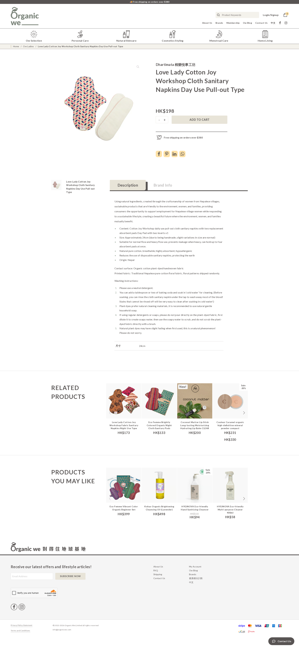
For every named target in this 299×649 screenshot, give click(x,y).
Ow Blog (247, 22)
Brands (219, 22)
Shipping (157, 574)
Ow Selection (34, 40)
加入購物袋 (160, 504)
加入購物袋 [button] (124, 420)
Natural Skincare (126, 40)
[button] (138, 67)
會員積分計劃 (195, 578)
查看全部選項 (230, 420)
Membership (233, 22)
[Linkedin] (174, 154)
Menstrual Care (218, 40)
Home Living (265, 40)
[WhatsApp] (182, 154)
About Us (207, 22)
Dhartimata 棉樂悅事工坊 (175, 64)
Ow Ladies (28, 46)
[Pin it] (167, 154)
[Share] (159, 154)
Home (16, 46)
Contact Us (261, 22)
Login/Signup (271, 14)
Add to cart (200, 119)
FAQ (155, 570)
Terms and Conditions (20, 631)
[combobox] (237, 15)
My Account (195, 566)
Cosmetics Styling (172, 40)
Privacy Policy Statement (21, 625)
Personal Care (80, 40)
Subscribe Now (70, 576)
